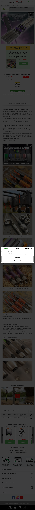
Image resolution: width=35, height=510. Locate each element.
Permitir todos (17, 257)
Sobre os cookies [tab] (28, 248)
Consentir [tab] (6, 248)
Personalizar (16, 260)
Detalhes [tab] (17, 248)
